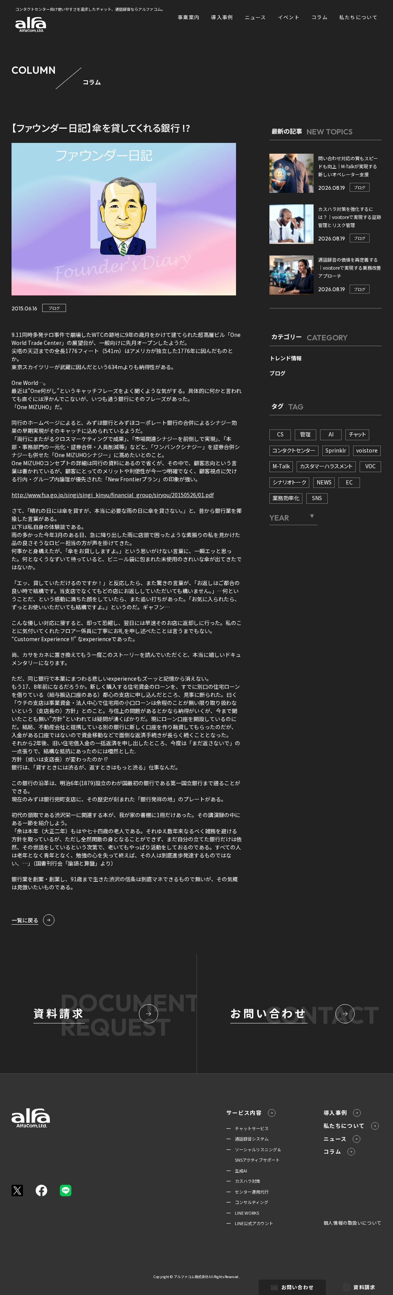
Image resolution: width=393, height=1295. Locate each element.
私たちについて (358, 17)
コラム (319, 17)
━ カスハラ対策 (243, 1181)
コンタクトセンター (293, 450)
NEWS (324, 482)
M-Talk (281, 466)
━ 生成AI (236, 1170)
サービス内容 (244, 1112)
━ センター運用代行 (247, 1192)
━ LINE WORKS (242, 1213)
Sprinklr (335, 450)
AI (331, 434)
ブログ (54, 308)
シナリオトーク (289, 482)
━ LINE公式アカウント (249, 1223)
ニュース (255, 17)
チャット (357, 434)
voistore (367, 450)
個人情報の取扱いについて (352, 1222)
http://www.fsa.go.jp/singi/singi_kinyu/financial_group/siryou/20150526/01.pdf (113, 495)
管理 (305, 434)
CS (280, 434)
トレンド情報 (285, 358)
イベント (289, 17)
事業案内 (189, 17)
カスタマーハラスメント (326, 466)
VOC (370, 466)
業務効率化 (285, 498)
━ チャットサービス (247, 1128)
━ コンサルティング (247, 1202)
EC (349, 482)
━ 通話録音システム (247, 1139)
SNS (317, 498)
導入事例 (222, 17)
